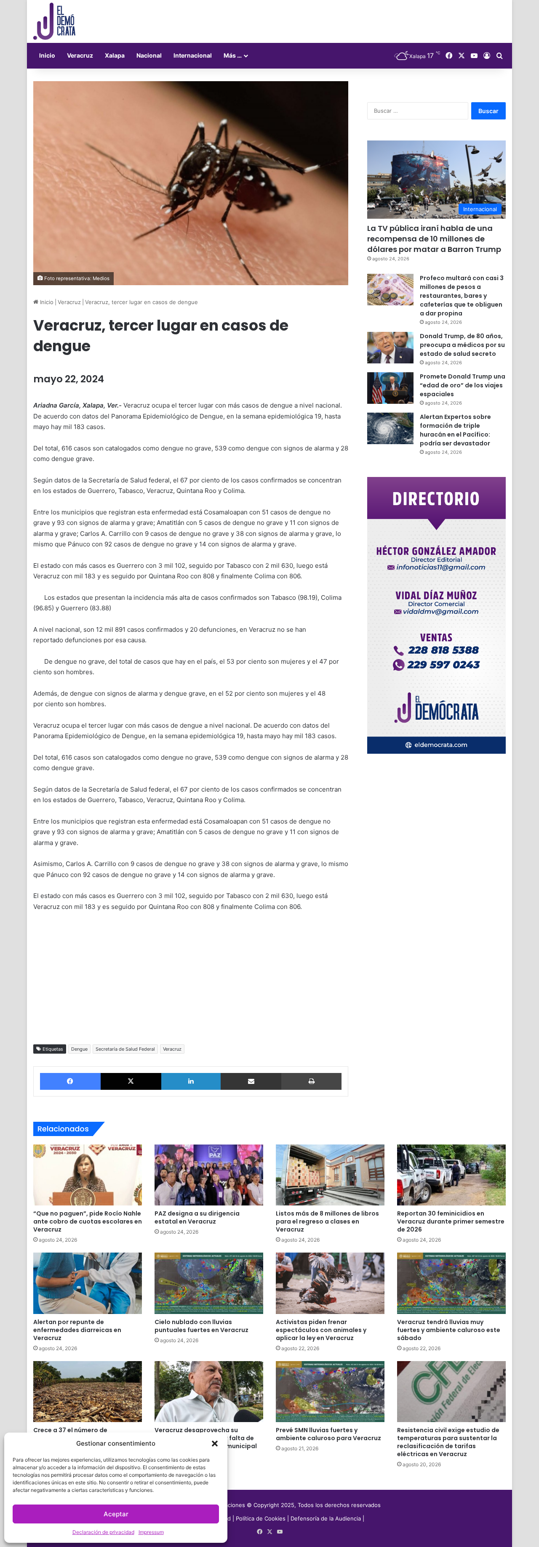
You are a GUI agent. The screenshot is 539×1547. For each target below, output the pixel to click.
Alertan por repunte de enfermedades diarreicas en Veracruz (77, 1330)
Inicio (47, 55)
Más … (233, 55)
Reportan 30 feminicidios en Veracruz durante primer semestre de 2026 (450, 1221)
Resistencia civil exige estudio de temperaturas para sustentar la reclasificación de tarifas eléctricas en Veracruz (448, 1442)
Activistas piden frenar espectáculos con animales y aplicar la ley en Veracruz (321, 1330)
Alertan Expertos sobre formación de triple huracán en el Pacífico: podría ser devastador (455, 430)
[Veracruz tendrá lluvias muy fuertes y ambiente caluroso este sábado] (451, 1283)
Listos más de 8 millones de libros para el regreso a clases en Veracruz (327, 1221)
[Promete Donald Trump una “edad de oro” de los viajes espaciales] (390, 388)
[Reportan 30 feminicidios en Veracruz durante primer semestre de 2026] (451, 1175)
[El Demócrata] (54, 21)
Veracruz (80, 55)
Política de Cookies (261, 1518)
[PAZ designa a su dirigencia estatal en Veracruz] (209, 1175)
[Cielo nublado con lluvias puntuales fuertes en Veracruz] (209, 1283)
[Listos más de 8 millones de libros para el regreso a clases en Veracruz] (330, 1175)
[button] (215, 1443)
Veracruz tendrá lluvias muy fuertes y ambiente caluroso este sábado (448, 1330)
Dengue (79, 1049)
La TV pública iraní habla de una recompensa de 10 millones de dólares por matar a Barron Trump (434, 238)
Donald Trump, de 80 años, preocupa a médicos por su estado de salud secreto (462, 345)
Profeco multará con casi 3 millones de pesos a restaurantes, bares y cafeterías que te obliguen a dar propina (462, 296)
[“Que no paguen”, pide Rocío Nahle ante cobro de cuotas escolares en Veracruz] (87, 1175)
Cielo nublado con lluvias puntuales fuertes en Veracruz (201, 1326)
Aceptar (116, 1514)
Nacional (149, 55)
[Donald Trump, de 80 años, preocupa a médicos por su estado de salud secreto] (390, 347)
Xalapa (115, 55)
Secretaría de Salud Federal (125, 1049)
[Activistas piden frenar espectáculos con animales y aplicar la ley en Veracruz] (330, 1283)
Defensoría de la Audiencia (326, 1518)
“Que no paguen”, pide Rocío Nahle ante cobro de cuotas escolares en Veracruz (87, 1221)
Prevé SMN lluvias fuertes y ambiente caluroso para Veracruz (328, 1434)
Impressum (151, 1532)
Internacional (192, 55)
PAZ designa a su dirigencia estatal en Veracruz (197, 1217)
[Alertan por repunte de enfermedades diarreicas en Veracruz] (87, 1283)
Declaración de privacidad (103, 1532)
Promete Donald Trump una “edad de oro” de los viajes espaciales (462, 385)
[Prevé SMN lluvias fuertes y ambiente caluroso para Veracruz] (330, 1391)
